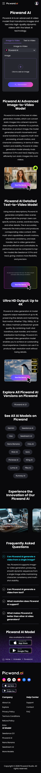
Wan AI (14, 452)
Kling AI (29, 460)
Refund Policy (8, 720)
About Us (6, 702)
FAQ (28, 711)
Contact (30, 707)
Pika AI (28, 467)
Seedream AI (26, 436)
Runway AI (20, 475)
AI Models (17, 659)
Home (7, 659)
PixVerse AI (13, 460)
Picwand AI (7, 738)
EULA (4, 725)
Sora (28, 452)
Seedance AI (27, 428)
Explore (5, 707)
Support (30, 702)
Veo (11, 436)
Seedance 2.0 (8, 733)
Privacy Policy (8, 711)
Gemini (11, 428)
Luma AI (13, 467)
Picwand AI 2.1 (20, 404)
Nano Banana (13, 444)
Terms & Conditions (11, 716)
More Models (8, 751)
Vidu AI (30, 444)
